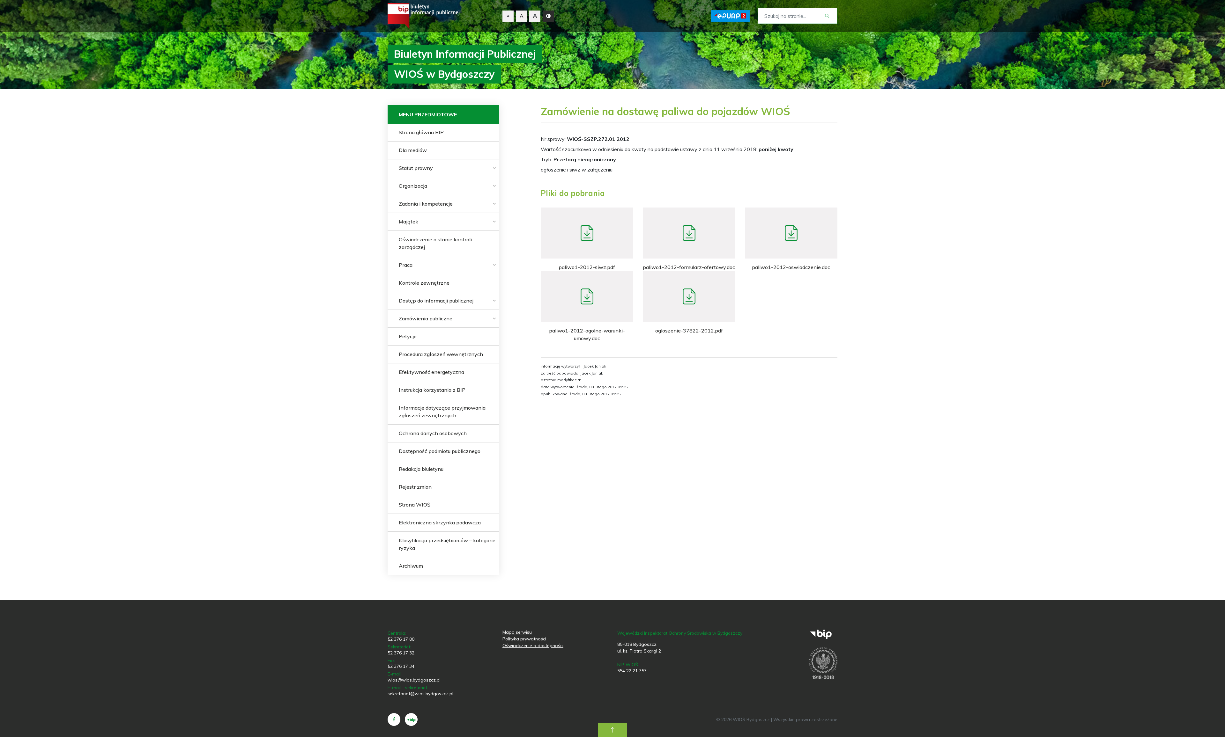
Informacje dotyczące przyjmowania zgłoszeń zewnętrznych (442, 412)
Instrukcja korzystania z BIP (432, 390)
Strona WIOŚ (414, 504)
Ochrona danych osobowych (433, 433)
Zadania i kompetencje (426, 204)
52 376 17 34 (401, 666)
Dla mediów (413, 150)
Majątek (408, 221)
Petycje (408, 336)
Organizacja (413, 186)
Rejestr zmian (415, 487)
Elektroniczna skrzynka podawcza (440, 522)
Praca (405, 265)
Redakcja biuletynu (421, 469)
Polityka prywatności (524, 639)
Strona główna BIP (421, 132)
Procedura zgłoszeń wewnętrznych (441, 354)
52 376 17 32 (401, 653)
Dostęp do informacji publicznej (436, 300)
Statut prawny (416, 168)
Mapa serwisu (517, 632)
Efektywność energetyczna (431, 372)
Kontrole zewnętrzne (424, 283)
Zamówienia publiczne (425, 318)
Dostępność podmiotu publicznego (439, 451)
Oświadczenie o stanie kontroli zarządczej (435, 243)
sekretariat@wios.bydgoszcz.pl (420, 694)
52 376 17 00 (401, 639)
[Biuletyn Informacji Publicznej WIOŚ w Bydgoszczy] (423, 16)
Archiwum (411, 566)
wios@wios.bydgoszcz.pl (414, 680)
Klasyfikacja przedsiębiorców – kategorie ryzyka (447, 544)
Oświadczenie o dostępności (532, 645)
